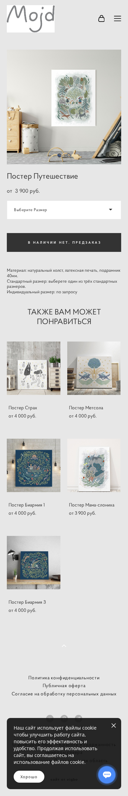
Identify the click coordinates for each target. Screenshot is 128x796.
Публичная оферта (64, 685)
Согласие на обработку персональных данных (64, 694)
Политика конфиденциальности (64, 678)
